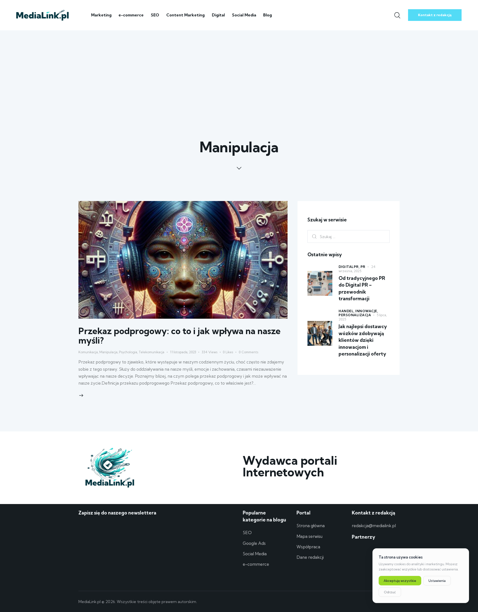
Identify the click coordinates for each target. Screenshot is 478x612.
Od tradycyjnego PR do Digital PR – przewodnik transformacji (362, 288)
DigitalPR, (349, 267)
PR (362, 267)
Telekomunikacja (151, 352)
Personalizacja (355, 315)
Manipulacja (108, 352)
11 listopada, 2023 (183, 352)
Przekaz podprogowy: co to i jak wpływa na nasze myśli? (179, 335)
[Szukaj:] (348, 236)
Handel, (347, 311)
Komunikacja (88, 352)
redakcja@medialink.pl (374, 525)
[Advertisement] (239, 67)
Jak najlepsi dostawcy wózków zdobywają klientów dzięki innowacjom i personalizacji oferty (363, 340)
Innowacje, (366, 311)
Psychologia (128, 352)
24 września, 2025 (357, 269)
